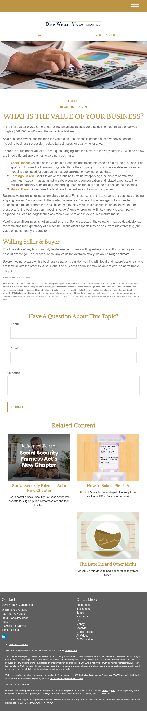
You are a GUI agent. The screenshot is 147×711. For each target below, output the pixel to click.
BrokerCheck (71, 650)
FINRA (105, 690)
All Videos (82, 635)
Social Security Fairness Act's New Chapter (39, 488)
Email (14, 348)
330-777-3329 (108, 34)
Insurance (82, 616)
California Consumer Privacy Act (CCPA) (101, 674)
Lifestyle (81, 628)
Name (14, 324)
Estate (80, 612)
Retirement (83, 605)
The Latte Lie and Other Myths (107, 564)
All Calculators (85, 639)
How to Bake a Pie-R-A (108, 485)
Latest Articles (84, 631)
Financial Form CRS (18, 644)
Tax (78, 620)
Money (80, 624)
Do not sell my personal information (66, 678)
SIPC (113, 690)
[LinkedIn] (39, 35)
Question (14, 373)
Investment (83, 608)
